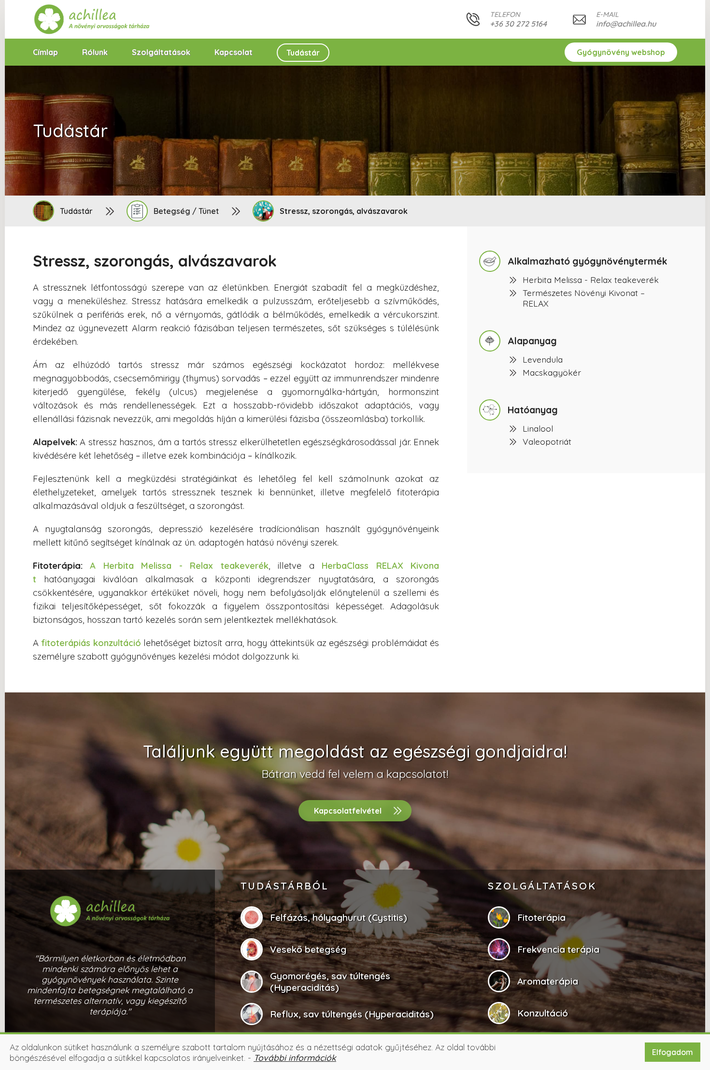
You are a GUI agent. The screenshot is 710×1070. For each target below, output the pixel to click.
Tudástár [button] (303, 52)
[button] (92, 19)
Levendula (543, 359)
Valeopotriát (547, 441)
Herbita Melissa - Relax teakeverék (591, 279)
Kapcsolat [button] (233, 52)
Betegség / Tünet (186, 211)
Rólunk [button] (95, 52)
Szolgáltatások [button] (161, 52)
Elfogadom (672, 1052)
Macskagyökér (552, 372)
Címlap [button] (45, 52)
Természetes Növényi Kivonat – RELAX (584, 298)
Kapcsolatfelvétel (348, 811)
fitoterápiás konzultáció (91, 642)
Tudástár (76, 211)
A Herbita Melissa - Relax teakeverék (179, 565)
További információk (295, 1057)
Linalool (538, 428)
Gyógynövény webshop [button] (621, 52)
